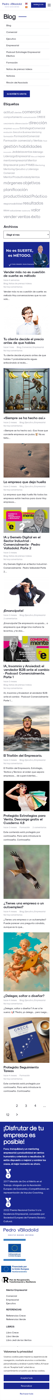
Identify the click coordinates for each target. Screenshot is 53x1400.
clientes (17, 112)
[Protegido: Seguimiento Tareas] (26, 1040)
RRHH (6, 210)
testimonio (26, 211)
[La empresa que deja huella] (26, 460)
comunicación (29, 117)
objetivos (31, 182)
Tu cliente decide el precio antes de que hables (24, 340)
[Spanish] (26, 6)
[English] (26, 3)
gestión (11, 146)
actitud (9, 112)
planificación (16, 189)
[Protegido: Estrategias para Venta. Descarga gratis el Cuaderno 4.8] (26, 796)
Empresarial (12, 45)
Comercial (11, 32)
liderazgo (38, 151)
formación (8, 136)
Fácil (45, 141)
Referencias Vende (16, 1319)
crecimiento (9, 123)
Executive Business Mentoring (27, 132)
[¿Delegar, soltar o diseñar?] (26, 961)
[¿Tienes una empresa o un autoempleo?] (26, 872)
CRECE (41, 116)
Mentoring (40, 165)
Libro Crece (12, 1332)
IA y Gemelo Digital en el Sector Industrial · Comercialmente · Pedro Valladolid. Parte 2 (22, 542)
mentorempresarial (15, 160)
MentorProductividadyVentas (22, 176)
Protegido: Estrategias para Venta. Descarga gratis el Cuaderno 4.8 (24, 819)
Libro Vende (12, 1336)
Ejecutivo (11, 38)
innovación (7, 152)
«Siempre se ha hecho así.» (24, 418)
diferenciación (21, 123)
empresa (8, 128)
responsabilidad (13, 203)
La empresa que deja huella (25, 482)
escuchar (16, 128)
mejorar (41, 156)
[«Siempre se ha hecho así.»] (26, 391)
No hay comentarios (13, 286)
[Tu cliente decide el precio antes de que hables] (26, 319)
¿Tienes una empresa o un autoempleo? (24, 905)
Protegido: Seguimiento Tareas (21, 1069)
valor (35, 209)
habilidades (30, 146)
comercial (31, 111)
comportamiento (13, 116)
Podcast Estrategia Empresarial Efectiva (23, 54)
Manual (34, 156)
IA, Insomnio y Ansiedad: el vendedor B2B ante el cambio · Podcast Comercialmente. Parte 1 (26, 671)
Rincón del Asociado (17, 82)
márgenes (13, 182)
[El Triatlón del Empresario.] (26, 728)
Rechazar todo (26, 1393)
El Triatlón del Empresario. (23, 755)
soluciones (15, 210)
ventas (24, 216)
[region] (26, 1373)
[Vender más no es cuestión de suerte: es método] (26, 255)
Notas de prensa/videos (19, 69)
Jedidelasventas (22, 151)
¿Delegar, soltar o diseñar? (24, 996)
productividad (17, 195)
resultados (33, 202)
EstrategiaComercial (32, 128)
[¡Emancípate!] (26, 591)
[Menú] (49, 5)
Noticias (10, 75)
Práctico (39, 195)
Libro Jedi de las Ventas (19, 1340)
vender (10, 216)
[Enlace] (12, 5)
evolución (8, 132)
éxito (35, 216)
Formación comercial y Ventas (23, 140)
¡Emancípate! (13, 610)
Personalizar (26, 1386)
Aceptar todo (26, 1378)
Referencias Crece (16, 1315)
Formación (12, 62)
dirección (38, 122)
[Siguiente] (17, 1114)
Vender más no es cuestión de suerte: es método (24, 273)
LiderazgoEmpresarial (17, 156)
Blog (8, 25)
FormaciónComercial (26, 136)
